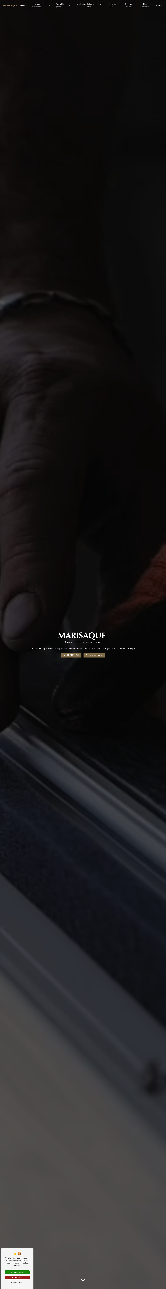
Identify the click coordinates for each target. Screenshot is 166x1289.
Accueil (23, 5)
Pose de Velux (128, 5)
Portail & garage (59, 5)
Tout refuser (17, 1277)
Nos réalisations (145, 5)
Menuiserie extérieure (37, 5)
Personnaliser (17, 1282)
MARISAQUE (10, 5)
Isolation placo (113, 5)
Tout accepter (17, 1272)
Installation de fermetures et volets (89, 5)
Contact (159, 5)
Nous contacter (95, 655)
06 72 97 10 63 (72, 655)
